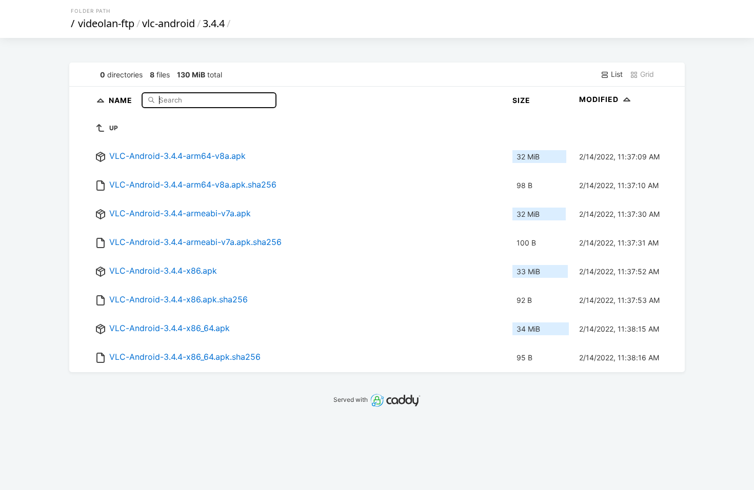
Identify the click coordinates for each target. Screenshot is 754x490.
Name (121, 99)
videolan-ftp (106, 23)
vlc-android (168, 23)
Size (521, 100)
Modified (600, 99)
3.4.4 (214, 23)
